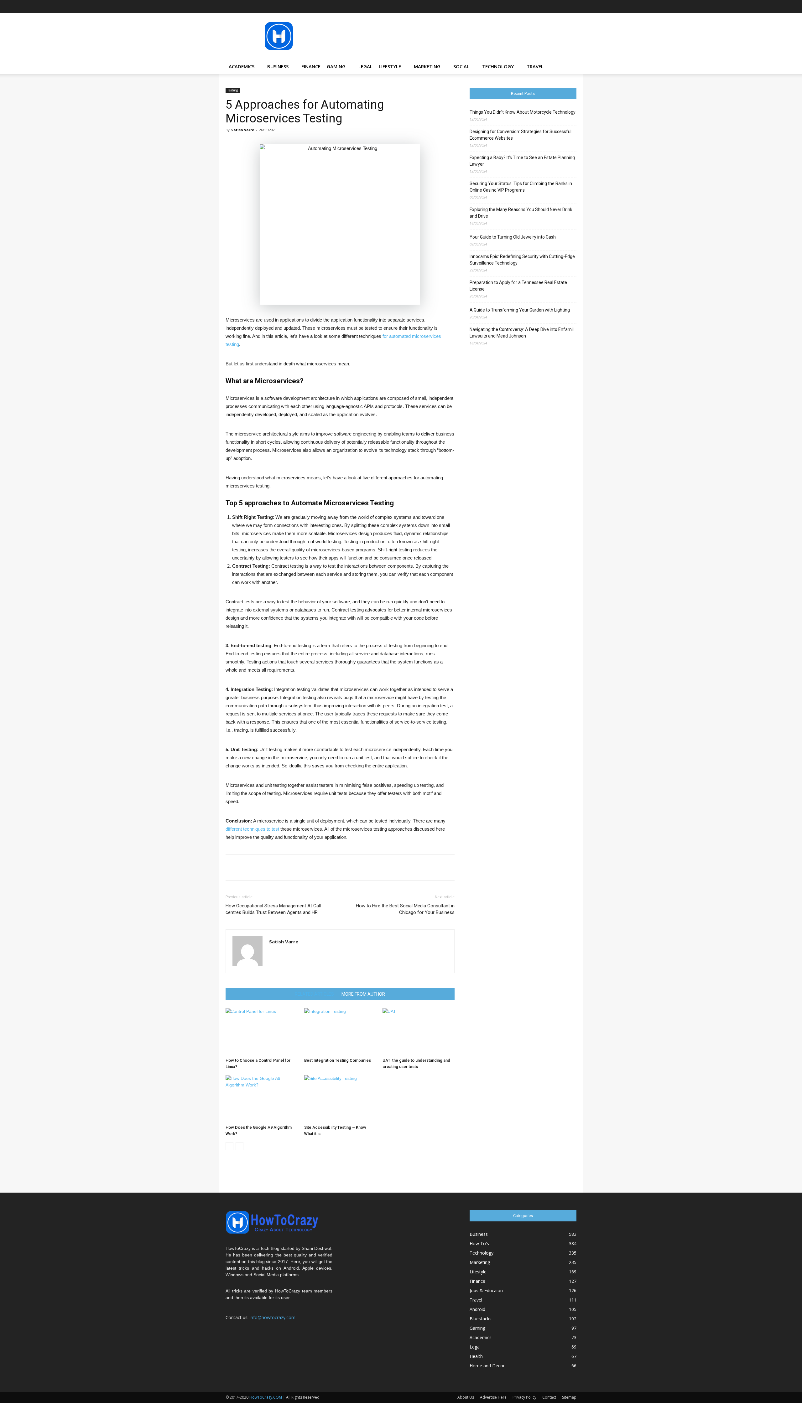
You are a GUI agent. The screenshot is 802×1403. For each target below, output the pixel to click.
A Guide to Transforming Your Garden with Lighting (520, 309)
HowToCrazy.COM (265, 1397)
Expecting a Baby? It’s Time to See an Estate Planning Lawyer (522, 161)
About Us (465, 1397)
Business (278, 66)
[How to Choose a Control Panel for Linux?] (262, 1031)
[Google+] (520, 6)
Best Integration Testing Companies (337, 1060)
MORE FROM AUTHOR (363, 994)
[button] (568, 67)
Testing (232, 90)
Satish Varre (242, 129)
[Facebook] (509, 6)
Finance (310, 66)
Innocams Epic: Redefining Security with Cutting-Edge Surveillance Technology (522, 260)
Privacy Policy (524, 1397)
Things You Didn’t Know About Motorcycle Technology (522, 112)
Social (461, 66)
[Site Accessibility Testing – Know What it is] (340, 1098)
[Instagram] (530, 6)
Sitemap (569, 1397)
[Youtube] (571, 6)
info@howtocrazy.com (272, 1317)
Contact (549, 1397)
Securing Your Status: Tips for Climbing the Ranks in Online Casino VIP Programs (521, 187)
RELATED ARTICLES (314, 994)
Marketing (427, 66)
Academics (241, 66)
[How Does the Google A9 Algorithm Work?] (262, 1098)
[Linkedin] (540, 6)
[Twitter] (561, 6)
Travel (535, 66)
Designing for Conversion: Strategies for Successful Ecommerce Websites (520, 135)
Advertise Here (493, 1397)
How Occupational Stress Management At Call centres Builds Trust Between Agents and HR (273, 909)
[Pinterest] (551, 6)
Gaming (336, 66)
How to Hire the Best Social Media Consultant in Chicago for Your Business (405, 909)
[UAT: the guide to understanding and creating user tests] (419, 1031)
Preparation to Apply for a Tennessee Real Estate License (518, 285)
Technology (498, 66)
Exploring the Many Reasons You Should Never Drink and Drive (521, 213)
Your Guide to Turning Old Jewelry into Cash (513, 237)
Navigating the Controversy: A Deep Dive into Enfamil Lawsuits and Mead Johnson (522, 332)
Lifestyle (390, 66)
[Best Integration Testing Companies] (340, 1031)
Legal (365, 66)
